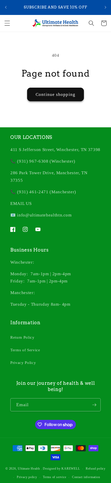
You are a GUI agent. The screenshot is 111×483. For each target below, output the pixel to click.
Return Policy (22, 337)
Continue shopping (55, 94)
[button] (7, 23)
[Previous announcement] (5, 7)
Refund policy (96, 468)
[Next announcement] (105, 7)
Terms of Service (25, 350)
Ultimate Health (29, 469)
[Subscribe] (94, 405)
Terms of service (54, 477)
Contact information (86, 477)
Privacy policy (27, 477)
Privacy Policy (23, 362)
